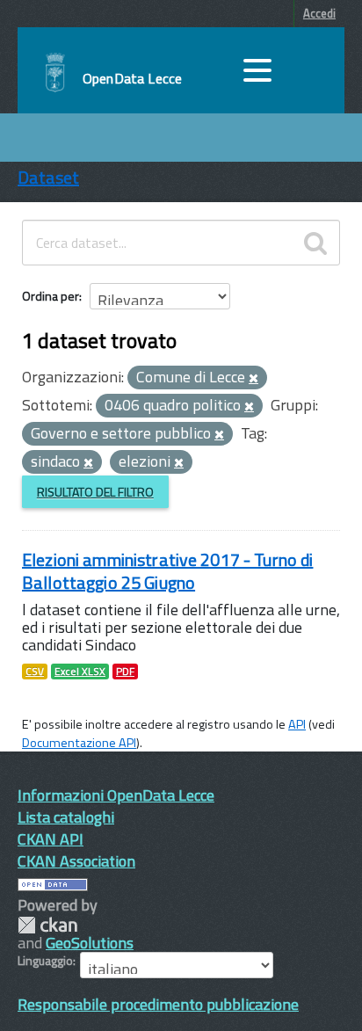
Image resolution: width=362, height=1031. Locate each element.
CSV (34, 671)
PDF (125, 671)
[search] (315, 242)
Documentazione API (79, 742)
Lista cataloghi (66, 817)
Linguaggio (45, 960)
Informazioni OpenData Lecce (116, 795)
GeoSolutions (90, 943)
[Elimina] (253, 379)
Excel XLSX (79, 671)
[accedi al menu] (257, 70)
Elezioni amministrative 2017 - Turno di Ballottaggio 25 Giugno (167, 571)
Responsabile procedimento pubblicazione (158, 1004)
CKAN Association (76, 861)
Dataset (48, 177)
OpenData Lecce (132, 78)
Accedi (319, 13)
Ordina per (50, 296)
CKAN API (50, 839)
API (297, 724)
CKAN (47, 925)
